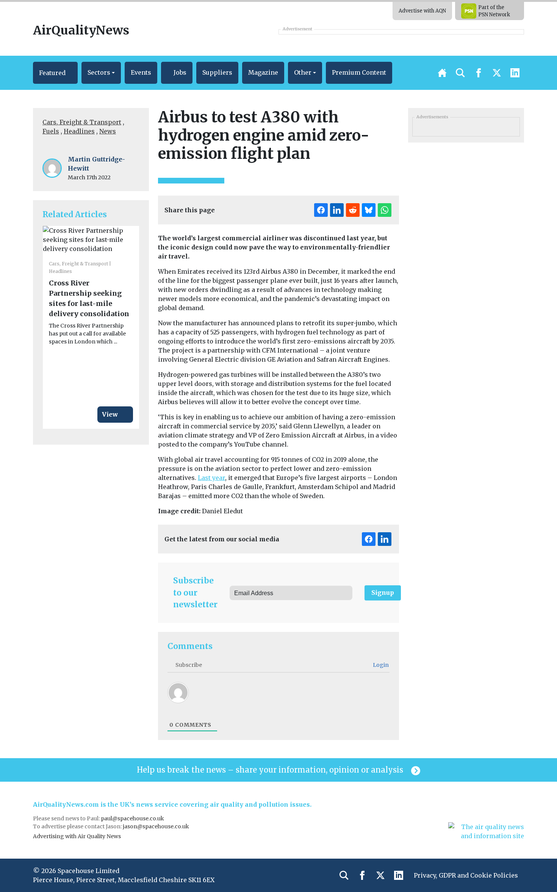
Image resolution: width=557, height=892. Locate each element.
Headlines (79, 131)
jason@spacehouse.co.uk (156, 826)
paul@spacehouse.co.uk (133, 818)
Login (380, 665)
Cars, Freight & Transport (81, 122)
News (107, 131)
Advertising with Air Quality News (77, 836)
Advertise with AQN (422, 11)
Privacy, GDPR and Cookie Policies (466, 875)
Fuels (50, 131)
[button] (55, 73)
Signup (382, 592)
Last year (211, 477)
